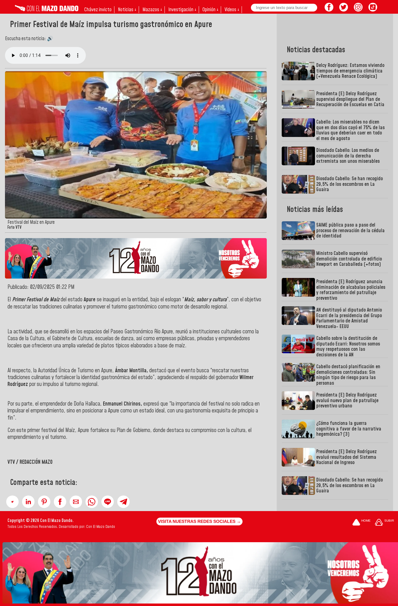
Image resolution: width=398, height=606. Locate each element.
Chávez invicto (98, 9)
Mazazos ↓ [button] (152, 9)
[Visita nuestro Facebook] (329, 9)
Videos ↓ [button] (231, 9)
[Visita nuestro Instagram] (358, 9)
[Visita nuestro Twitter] (343, 9)
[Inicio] (46, 9)
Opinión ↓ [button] (210, 9)
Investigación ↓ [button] (182, 9)
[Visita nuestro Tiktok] (372, 9)
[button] (12, 502)
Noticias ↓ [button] (127, 9)
